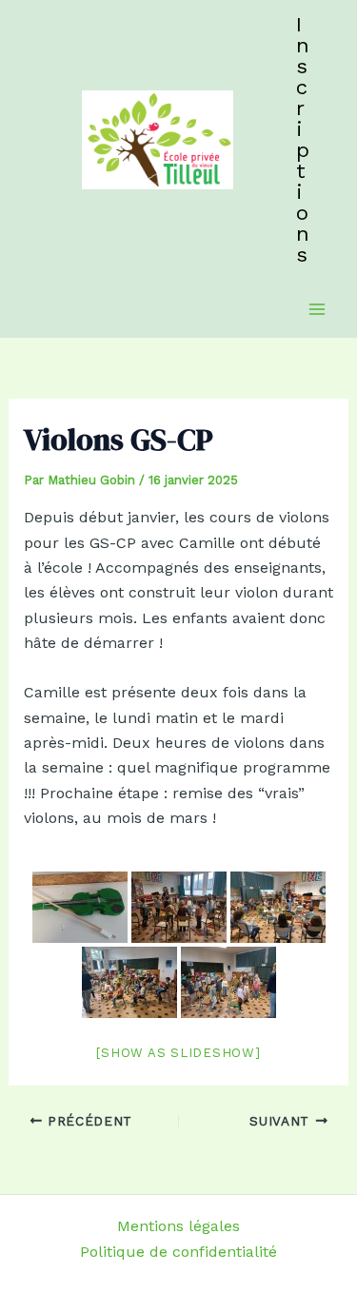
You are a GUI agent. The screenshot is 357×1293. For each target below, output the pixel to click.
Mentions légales (178, 1226)
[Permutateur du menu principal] (317, 309)
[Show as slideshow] (178, 1053)
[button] (303, 140)
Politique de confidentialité (178, 1252)
